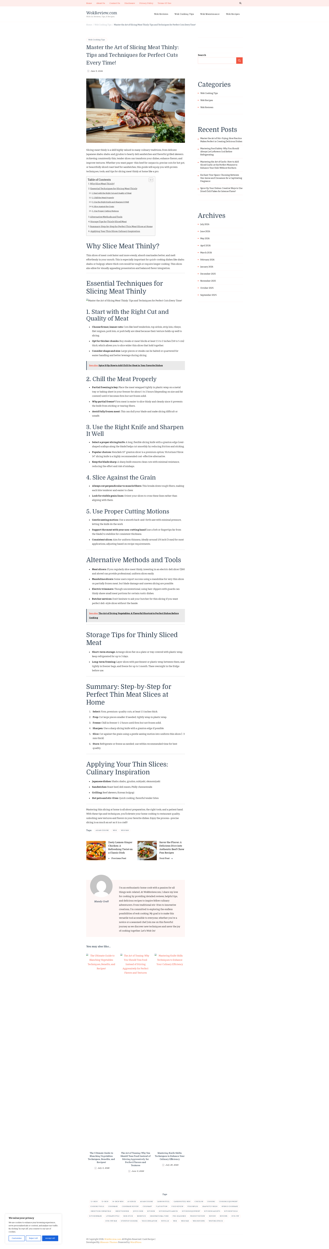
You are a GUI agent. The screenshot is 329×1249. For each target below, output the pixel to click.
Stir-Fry (235, 1216)
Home (89, 3)
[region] (33, 1229)
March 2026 (206, 252)
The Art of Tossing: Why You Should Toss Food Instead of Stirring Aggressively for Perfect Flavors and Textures (135, 1159)
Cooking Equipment (228, 1201)
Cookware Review (130, 1206)
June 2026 (205, 231)
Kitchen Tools (231, 1211)
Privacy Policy (146, 3)
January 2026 (206, 267)
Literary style (112, 1216)
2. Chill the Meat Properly (103, 198)
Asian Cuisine (102, 830)
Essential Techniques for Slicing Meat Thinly (113, 188)
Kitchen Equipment (191, 1211)
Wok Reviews (161, 14)
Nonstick (141, 1216)
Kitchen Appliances (168, 1211)
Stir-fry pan (111, 1221)
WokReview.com (101, 12)
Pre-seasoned (179, 1216)
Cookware (113, 1206)
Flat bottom (161, 1206)
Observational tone (159, 1216)
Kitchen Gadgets (212, 1211)
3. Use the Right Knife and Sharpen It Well (110, 202)
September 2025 (208, 295)
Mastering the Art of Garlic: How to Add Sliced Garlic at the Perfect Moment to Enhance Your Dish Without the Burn (219, 165)
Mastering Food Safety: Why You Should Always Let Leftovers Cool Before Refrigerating (219, 151)
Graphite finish (210, 1206)
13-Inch (105, 1201)
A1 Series (131, 1201)
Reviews (223, 1216)
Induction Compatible (101, 1211)
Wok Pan (125, 830)
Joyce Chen (138, 1211)
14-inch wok (118, 1201)
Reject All (33, 1238)
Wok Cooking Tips (184, 14)
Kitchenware (95, 1216)
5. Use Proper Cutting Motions (105, 211)
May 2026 (205, 238)
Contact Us (114, 3)
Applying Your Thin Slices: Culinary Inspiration (115, 231)
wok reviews (199, 1221)
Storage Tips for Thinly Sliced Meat (108, 221)
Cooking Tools (97, 1206)
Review (212, 1216)
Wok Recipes (233, 14)
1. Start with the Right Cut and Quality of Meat (111, 193)
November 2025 (208, 281)
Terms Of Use (164, 3)
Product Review (197, 1216)
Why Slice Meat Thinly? (102, 184)
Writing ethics (216, 1221)
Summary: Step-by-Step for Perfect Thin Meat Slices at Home (121, 226)
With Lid (165, 1221)
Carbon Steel (163, 1201)
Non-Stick (128, 1216)
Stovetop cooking (129, 1221)
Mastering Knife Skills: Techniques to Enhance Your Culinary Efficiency (170, 1156)
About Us (100, 3)
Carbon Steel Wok (182, 1201)
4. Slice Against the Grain (103, 206)
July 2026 (204, 224)
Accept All (50, 1238)
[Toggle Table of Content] (150, 180)
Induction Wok (122, 1211)
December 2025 (208, 274)
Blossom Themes (108, 1242)
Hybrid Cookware (230, 1206)
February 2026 (207, 259)
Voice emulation (149, 1221)
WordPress (135, 1242)
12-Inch (94, 1201)
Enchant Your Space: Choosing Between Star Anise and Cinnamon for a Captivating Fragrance (221, 178)
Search (202, 55)
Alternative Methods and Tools (106, 217)
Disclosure (130, 3)
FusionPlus (192, 1206)
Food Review (177, 1206)
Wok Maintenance (210, 14)
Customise (17, 1238)
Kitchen (151, 1211)
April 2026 (205, 245)
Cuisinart (147, 1206)
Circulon (198, 1201)
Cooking (211, 1201)
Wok (115, 830)
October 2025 (207, 288)
